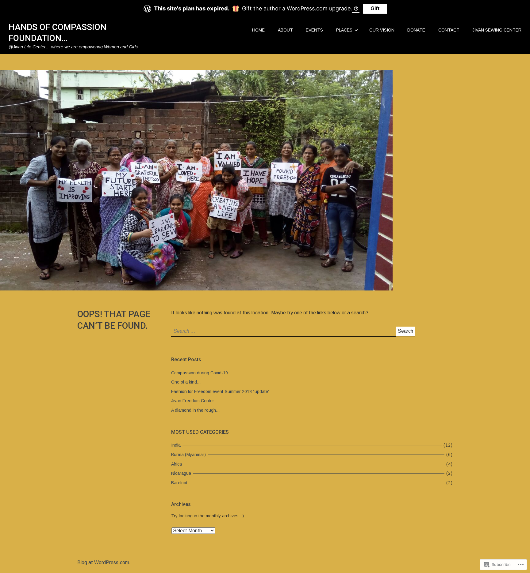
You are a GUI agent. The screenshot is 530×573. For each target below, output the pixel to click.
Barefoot (179, 482)
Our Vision (381, 30)
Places (344, 30)
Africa (176, 464)
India (176, 445)
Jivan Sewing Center (496, 30)
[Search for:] (283, 331)
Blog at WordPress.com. (104, 562)
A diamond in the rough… (195, 410)
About (285, 30)
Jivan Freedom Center (192, 400)
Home (258, 30)
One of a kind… (186, 382)
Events (314, 30)
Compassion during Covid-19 (199, 372)
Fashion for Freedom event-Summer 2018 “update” (220, 391)
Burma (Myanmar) (188, 454)
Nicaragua (181, 473)
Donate (416, 30)
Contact (448, 30)
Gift (375, 8)
